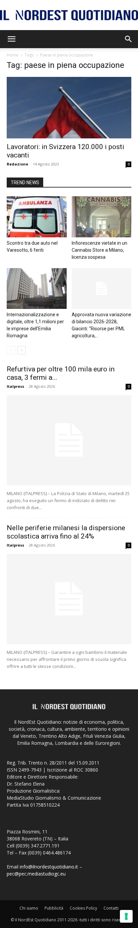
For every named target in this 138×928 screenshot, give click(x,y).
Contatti (111, 908)
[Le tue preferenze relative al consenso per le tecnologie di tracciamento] (126, 916)
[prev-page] (11, 350)
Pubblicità (54, 908)
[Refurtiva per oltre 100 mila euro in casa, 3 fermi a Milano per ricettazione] (69, 440)
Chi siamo (28, 908)
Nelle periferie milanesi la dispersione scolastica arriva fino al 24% (66, 532)
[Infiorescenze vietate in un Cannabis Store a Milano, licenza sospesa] (102, 216)
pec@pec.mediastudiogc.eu (36, 874)
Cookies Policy (83, 908)
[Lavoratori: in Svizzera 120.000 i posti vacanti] (69, 107)
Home (12, 55)
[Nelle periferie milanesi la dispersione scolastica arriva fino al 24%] (69, 599)
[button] (11, 39)
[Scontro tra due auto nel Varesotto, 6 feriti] (37, 216)
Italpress (15, 386)
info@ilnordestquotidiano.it (49, 866)
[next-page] (21, 350)
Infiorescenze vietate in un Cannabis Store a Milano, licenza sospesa (99, 250)
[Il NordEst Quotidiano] (69, 15)
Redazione (17, 163)
